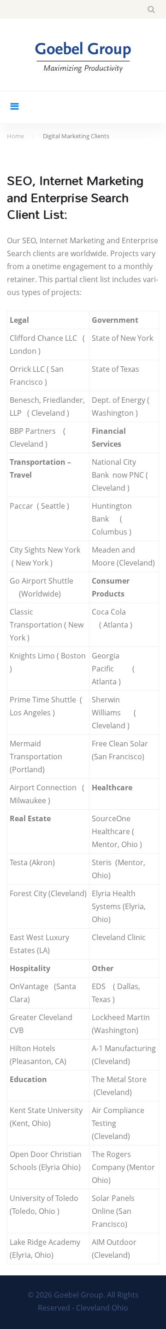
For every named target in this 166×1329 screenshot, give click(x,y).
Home (15, 136)
